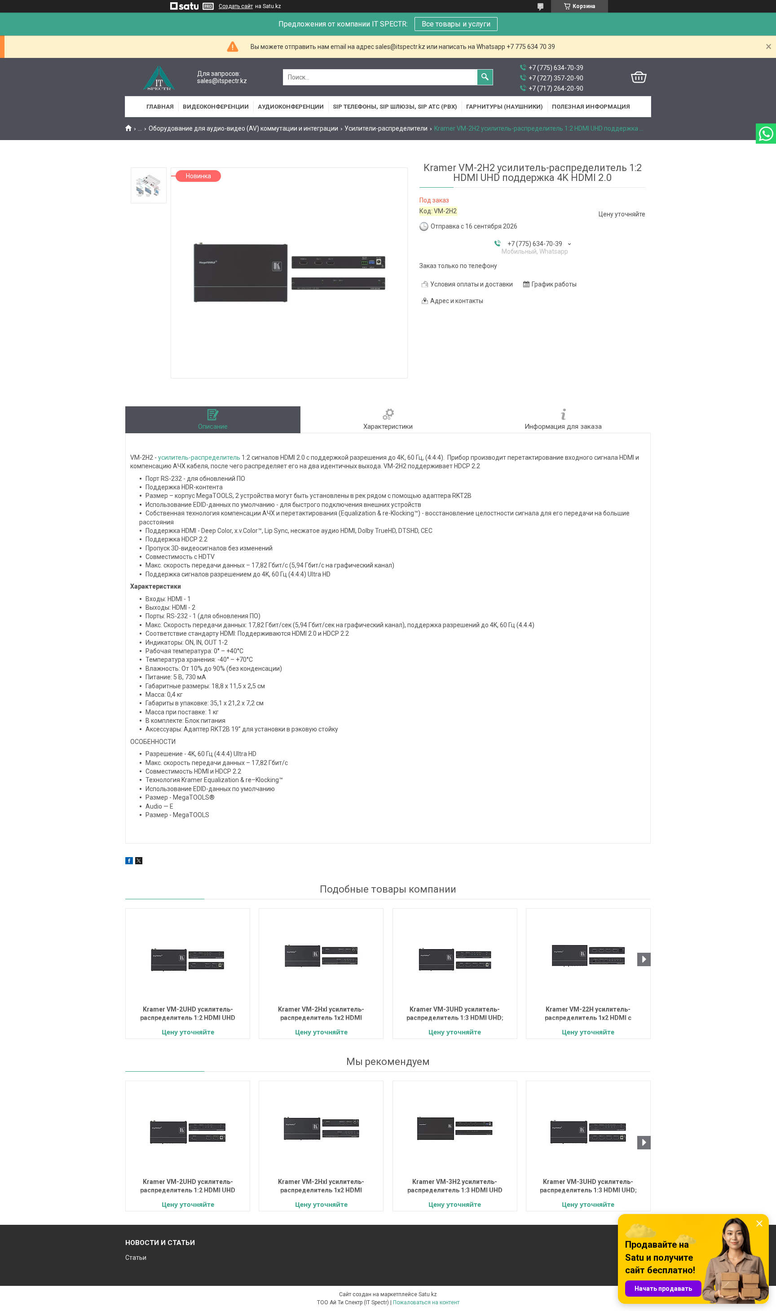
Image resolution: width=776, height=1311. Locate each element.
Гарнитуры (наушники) (504, 106)
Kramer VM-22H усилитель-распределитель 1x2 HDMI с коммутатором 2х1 (588, 1014)
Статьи (135, 1257)
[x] (138, 862)
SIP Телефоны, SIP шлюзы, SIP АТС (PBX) (395, 106)
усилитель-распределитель (199, 457)
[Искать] (485, 77)
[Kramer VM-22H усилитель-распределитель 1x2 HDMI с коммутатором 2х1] (588, 956)
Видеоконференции (216, 106)
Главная (160, 106)
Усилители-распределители (386, 128)
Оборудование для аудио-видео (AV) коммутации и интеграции (243, 128)
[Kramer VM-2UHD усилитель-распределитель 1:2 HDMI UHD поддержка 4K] (187, 956)
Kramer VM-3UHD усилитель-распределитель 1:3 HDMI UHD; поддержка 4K (454, 1014)
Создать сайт (236, 6)
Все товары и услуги (456, 24)
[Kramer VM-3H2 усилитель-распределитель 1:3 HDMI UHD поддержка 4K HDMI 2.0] (455, 1128)
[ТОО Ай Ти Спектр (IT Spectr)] (159, 77)
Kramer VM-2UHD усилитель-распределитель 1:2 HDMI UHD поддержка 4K (187, 1014)
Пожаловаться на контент (426, 1302)
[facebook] (129, 862)
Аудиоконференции (291, 106)
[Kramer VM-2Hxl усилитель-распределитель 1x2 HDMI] (321, 956)
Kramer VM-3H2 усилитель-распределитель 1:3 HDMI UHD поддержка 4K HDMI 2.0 (455, 1187)
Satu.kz (428, 1294)
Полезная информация (591, 106)
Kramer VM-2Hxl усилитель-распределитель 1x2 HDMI (321, 1013)
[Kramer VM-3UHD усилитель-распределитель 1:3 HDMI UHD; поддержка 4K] (455, 956)
